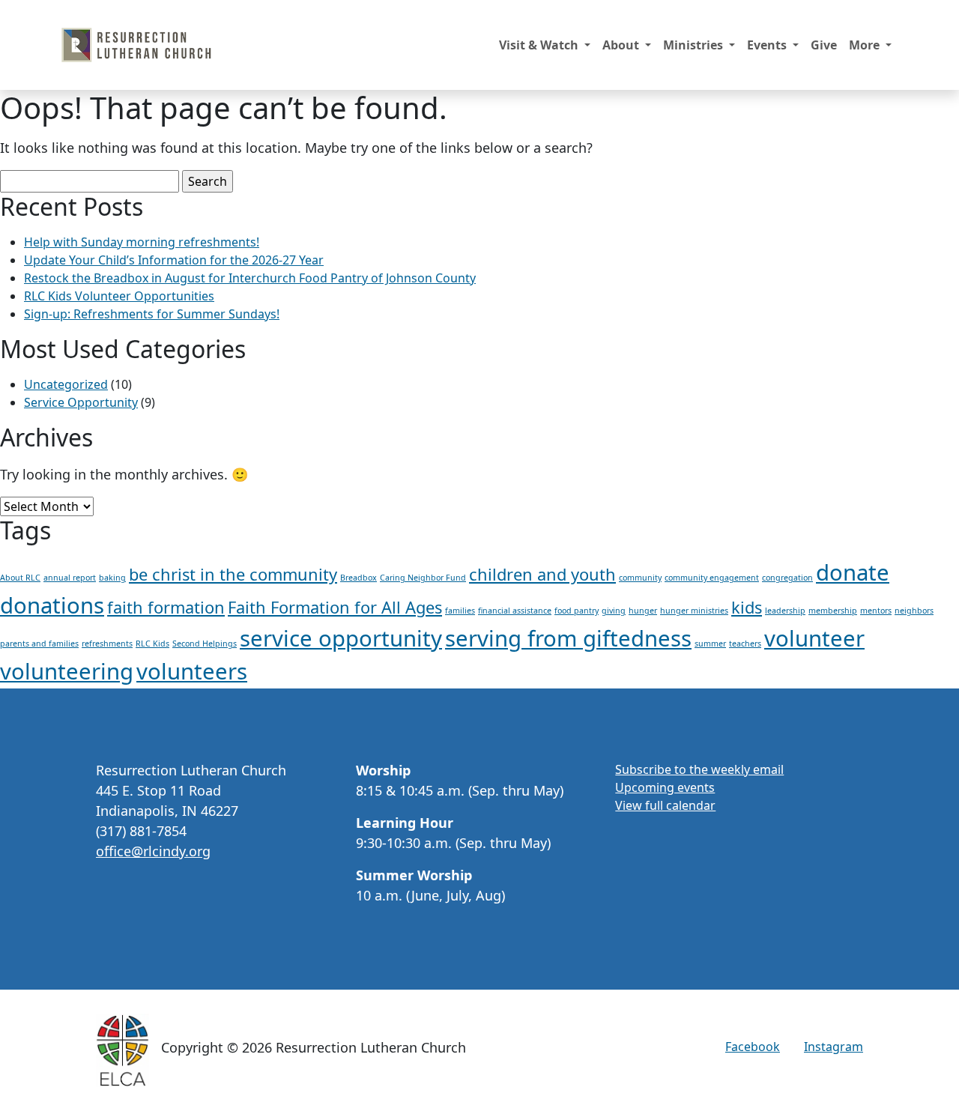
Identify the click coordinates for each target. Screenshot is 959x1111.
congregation (787, 577)
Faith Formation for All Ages (335, 607)
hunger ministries (694, 610)
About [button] (622, 45)
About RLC (20, 577)
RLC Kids (152, 643)
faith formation (166, 607)
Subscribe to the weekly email (699, 769)
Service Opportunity (81, 402)
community (640, 577)
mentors (876, 610)
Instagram (833, 1046)
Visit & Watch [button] (540, 45)
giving (614, 610)
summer (710, 643)
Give (824, 45)
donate (852, 572)
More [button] (866, 45)
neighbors (914, 610)
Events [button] (768, 45)
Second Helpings (204, 643)
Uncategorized (66, 384)
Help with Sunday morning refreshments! (141, 242)
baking (112, 577)
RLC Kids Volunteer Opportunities (119, 296)
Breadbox (358, 577)
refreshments (107, 643)
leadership (785, 610)
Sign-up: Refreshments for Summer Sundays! (151, 314)
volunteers (191, 671)
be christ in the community (233, 574)
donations (52, 605)
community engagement (712, 577)
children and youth (542, 574)
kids (746, 607)
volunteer (814, 638)
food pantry (576, 610)
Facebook (752, 1046)
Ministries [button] (694, 45)
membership (832, 610)
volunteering (66, 671)
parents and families (39, 643)
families (460, 610)
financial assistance (514, 610)
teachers (745, 643)
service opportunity (341, 638)
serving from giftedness (568, 638)
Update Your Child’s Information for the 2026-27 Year (174, 260)
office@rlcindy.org (153, 851)
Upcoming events (665, 787)
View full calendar (665, 805)
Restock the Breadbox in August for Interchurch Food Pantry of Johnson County (250, 278)
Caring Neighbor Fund (423, 577)
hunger (643, 610)
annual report (69, 577)
